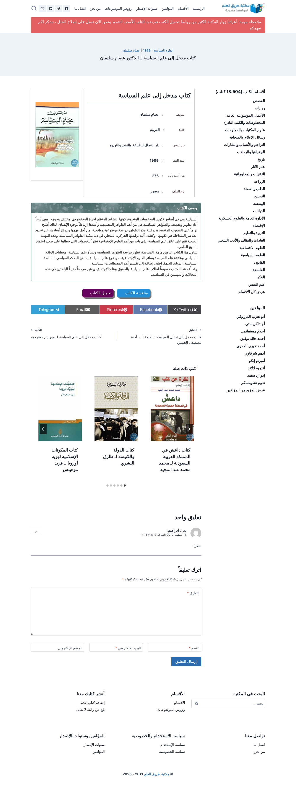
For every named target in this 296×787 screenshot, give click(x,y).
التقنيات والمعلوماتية (249, 174)
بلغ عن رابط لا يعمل (90, 709)
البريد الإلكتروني (128, 648)
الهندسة (259, 203)
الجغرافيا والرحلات (251, 152)
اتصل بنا (80, 8)
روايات (260, 108)
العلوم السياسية (163, 50)
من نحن (95, 8)
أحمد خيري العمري (251, 346)
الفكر (261, 277)
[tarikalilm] (58, 8)
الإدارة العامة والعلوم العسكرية (241, 218)
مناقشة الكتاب (136, 293)
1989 (146, 50)
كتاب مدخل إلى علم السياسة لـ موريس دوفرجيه (66, 333)
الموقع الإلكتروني (70, 648)
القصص (259, 100)
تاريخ (261, 159)
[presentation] (172, 408)
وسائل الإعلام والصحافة (247, 137)
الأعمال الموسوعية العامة (246, 115)
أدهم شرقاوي (255, 353)
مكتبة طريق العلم (156, 774)
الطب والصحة (254, 189)
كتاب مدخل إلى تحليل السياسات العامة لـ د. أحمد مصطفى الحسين (165, 336)
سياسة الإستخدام (172, 744)
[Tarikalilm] (66, 8)
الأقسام (183, 8)
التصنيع (259, 196)
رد (35, 530)
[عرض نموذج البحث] (34, 9)
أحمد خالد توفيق (252, 338)
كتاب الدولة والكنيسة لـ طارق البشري (118, 456)
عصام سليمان (131, 50)
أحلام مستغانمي (253, 331)
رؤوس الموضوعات (118, 8)
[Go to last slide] (189, 429)
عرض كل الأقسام (251, 292)
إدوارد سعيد (256, 375)
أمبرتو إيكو (257, 360)
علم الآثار (258, 166)
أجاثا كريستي (255, 324)
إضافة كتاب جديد (92, 702)
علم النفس (256, 284)
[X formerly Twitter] (42, 8)
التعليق (193, 593)
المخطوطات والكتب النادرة (244, 122)
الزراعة (259, 181)
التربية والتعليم (254, 233)
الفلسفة (258, 270)
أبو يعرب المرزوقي (250, 316)
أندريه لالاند (256, 368)
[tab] (125, 485)
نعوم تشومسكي (253, 383)
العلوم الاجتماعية (252, 247)
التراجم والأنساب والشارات (244, 144)
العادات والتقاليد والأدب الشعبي (241, 240)
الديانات (259, 211)
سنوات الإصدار (146, 8)
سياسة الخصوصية (172, 751)
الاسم (194, 648)
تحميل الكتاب (100, 293)
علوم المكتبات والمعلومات (245, 130)
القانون (259, 262)
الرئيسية (199, 8)
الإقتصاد (259, 225)
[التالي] (43, 429)
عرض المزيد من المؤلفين (245, 390)
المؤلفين (167, 8)
